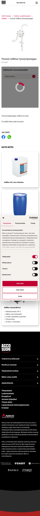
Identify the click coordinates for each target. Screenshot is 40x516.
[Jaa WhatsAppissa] (9, 137)
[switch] (35, 262)
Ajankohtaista (7, 383)
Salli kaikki (20, 283)
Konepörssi (6, 396)
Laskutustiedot (8, 393)
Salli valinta (20, 290)
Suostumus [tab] (7, 223)
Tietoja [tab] (33, 223)
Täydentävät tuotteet (10, 371)
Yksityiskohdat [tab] (20, 223)
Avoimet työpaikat (9, 399)
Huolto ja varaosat (9, 365)
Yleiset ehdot (7, 402)
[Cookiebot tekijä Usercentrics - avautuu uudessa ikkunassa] (29, 218)
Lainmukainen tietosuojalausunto (15, 405)
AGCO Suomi (6, 16)
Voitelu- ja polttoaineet (22, 16)
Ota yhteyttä (21, 3)
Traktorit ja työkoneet (10, 359)
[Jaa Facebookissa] (3, 137)
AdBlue (4, 18)
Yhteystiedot (7, 390)
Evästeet (5, 408)
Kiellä (20, 296)
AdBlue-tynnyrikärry (12, 307)
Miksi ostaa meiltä (9, 377)
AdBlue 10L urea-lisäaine (14, 182)
